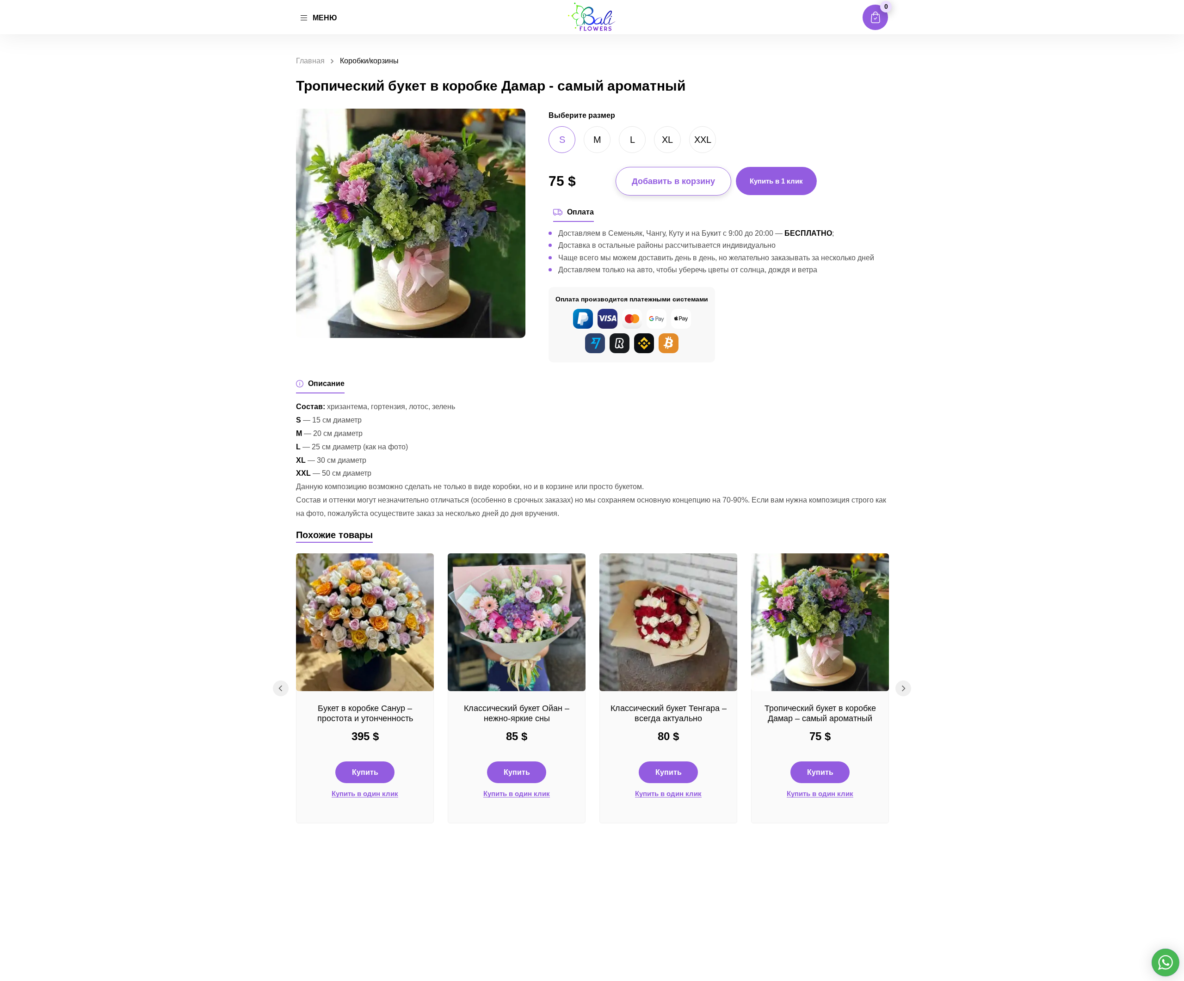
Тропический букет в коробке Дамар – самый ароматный (820, 713)
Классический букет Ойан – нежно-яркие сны (516, 713)
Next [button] (903, 688)
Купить (365, 772)
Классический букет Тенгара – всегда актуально (668, 713)
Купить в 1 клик (776, 181)
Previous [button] (281, 688)
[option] (365, 688)
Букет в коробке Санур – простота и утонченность (365, 713)
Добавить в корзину (673, 181)
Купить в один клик (365, 793)
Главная (310, 61)
